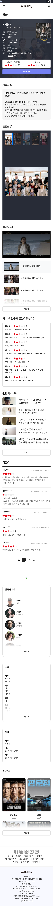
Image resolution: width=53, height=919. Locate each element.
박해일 (22, 53)
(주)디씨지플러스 (12, 751)
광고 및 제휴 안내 (29, 856)
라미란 (10, 56)
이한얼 (7, 694)
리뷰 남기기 (26, 72)
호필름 (7, 743)
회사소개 (18, 856)
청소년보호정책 (23, 859)
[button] (45, 140)
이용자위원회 (36, 862)
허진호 (9, 51)
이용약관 (16, 862)
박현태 (7, 678)
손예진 (9, 53)
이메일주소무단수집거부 (37, 859)
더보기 (26, 309)
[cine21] (26, 6)
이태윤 (7, 701)
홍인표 (7, 681)
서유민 (7, 691)
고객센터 (39, 856)
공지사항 (11, 856)
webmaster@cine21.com (29, 898)
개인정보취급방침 (10, 859)
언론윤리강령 (25, 862)
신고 (49, 470)
